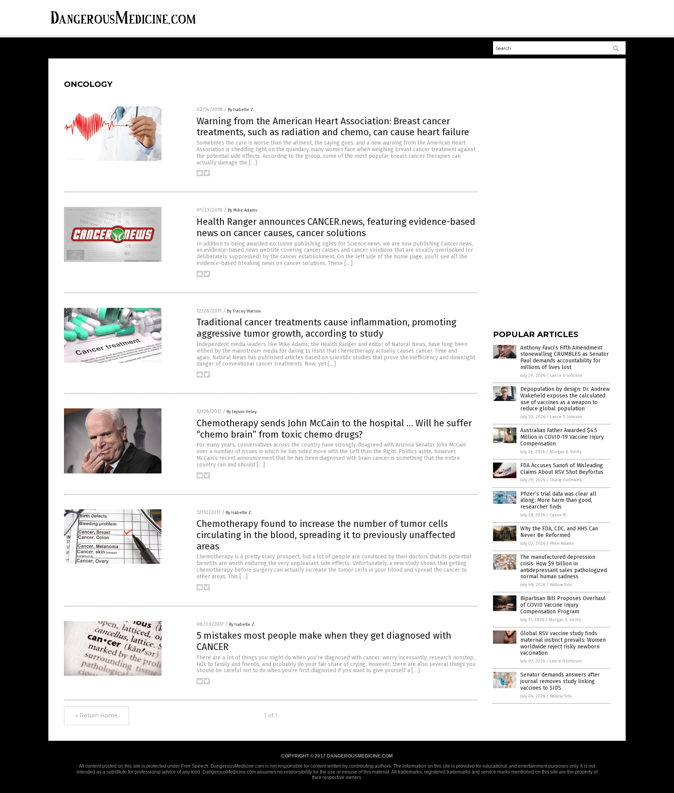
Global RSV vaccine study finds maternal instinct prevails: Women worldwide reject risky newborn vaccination (563, 643)
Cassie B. (558, 514)
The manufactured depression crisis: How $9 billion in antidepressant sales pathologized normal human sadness (563, 567)
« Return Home (96, 715)
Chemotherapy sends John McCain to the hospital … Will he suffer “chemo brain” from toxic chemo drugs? (334, 429)
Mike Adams (562, 543)
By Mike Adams (242, 210)
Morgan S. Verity (566, 451)
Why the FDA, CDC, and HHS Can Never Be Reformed (559, 532)
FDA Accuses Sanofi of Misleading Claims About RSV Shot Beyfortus (561, 468)
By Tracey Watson (244, 311)
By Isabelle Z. (241, 109)
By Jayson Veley (242, 411)
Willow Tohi (561, 584)
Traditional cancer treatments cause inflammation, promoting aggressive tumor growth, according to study (326, 328)
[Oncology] (123, 25)
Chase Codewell (566, 479)
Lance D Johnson (566, 375)
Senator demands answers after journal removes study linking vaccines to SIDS (560, 681)
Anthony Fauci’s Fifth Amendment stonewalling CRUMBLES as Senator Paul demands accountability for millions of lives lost (564, 357)
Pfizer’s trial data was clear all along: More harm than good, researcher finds (558, 500)
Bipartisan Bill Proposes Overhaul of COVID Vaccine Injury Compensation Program (563, 605)
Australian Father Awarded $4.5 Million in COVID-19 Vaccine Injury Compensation (562, 437)
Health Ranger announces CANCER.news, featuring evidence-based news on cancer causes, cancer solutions (336, 227)
